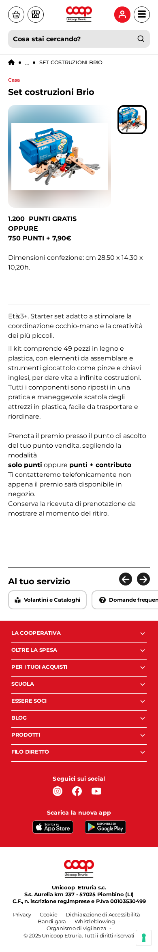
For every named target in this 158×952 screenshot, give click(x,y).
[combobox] (79, 39)
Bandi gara (52, 921)
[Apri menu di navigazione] (142, 14)
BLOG (19, 717)
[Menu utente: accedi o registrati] (122, 14)
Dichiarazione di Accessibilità (103, 914)
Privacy (22, 914)
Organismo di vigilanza (76, 928)
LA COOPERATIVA (35, 633)
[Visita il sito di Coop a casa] (16, 14)
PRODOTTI (25, 734)
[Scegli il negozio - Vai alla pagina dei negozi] (36, 14)
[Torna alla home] (11, 62)
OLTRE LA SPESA (34, 650)
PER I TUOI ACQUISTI (39, 666)
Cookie (48, 914)
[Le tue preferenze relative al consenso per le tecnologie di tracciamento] (144, 938)
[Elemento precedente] (125, 579)
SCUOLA (22, 683)
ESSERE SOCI (29, 700)
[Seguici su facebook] (77, 791)
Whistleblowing (95, 921)
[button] (132, 119)
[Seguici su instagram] (57, 791)
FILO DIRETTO (30, 751)
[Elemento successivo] (143, 579)
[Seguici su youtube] (96, 791)
